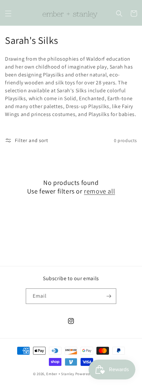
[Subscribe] (108, 296)
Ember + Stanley (60, 373)
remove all (99, 191)
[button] (8, 13)
